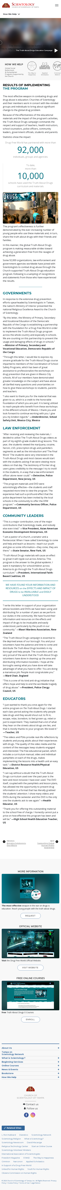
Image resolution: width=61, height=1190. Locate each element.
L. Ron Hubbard (9, 1135)
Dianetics (23, 1135)
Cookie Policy (13, 1183)
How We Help (10, 14)
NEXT (52, 841)
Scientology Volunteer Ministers (16, 1150)
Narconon (18, 1161)
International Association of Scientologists (21, 1154)
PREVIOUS (10, 841)
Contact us (31, 1104)
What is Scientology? (13, 1058)
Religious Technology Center (15, 1146)
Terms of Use (24, 1183)
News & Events (10, 1069)
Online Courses (10, 1065)
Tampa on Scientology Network (13, 1053)
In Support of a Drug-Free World (16, 1165)
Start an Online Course (41, 1146)
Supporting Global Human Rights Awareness (45, 845)
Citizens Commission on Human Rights (19, 1173)
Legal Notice (35, 1183)
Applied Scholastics (35, 1161)
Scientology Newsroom (13, 1142)
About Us (7, 1048)
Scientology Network (41, 1135)
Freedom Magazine (11, 1158)
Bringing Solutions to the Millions (16, 844)
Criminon (6, 1161)
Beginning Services (12, 1062)
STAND (26, 1158)
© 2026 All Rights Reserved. (26, 1181)
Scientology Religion (11, 1139)
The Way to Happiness (43, 1158)
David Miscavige (34, 1142)
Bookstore (7, 1073)
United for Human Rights (13, 1169)
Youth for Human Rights (38, 1169)
